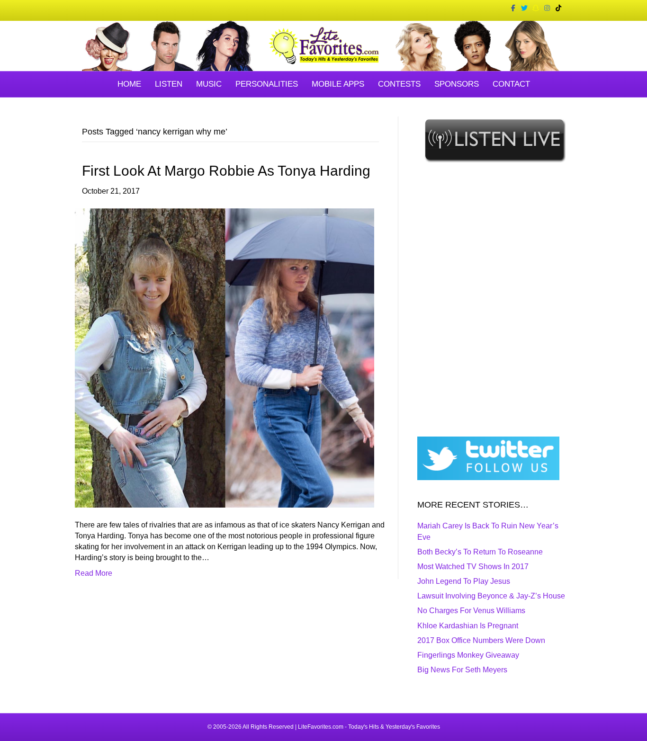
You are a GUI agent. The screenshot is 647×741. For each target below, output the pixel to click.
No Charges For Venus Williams (471, 611)
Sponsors (456, 84)
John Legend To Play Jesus (463, 581)
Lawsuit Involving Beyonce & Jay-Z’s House (491, 596)
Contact (511, 84)
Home (129, 84)
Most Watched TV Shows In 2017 (473, 566)
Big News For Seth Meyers (462, 670)
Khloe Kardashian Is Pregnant (467, 626)
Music (209, 84)
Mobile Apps (338, 84)
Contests (399, 84)
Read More (93, 573)
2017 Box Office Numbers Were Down (481, 640)
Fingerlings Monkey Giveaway (468, 655)
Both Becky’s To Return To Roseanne (480, 552)
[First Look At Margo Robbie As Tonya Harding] (224, 357)
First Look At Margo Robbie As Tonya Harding (226, 171)
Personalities (266, 84)
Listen (168, 84)
